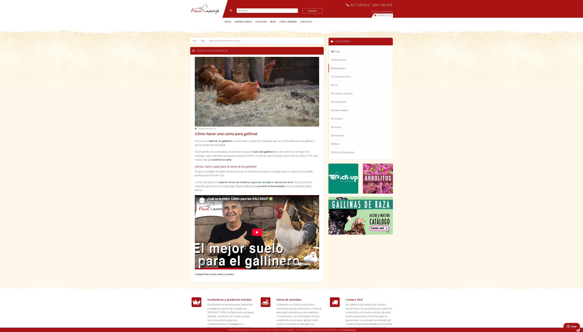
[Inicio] (205, 8)
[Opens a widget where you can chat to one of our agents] (571, 326)
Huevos (337, 127)
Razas (336, 143)
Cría (335, 85)
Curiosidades (340, 101)
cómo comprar (288, 21)
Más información (349, 330)
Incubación (338, 135)
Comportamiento (342, 76)
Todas (337, 51)
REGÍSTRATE (387, 11)
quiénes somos (243, 21)
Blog (202, 40)
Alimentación (339, 59)
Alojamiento (339, 68)
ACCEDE (375, 11)
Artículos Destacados (344, 152)
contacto (306, 21)
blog (273, 21)
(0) (384, 15)
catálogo (261, 21)
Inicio (228, 21)
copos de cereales (260, 182)
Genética (338, 118)
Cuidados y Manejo (343, 93)
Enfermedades (340, 110)
